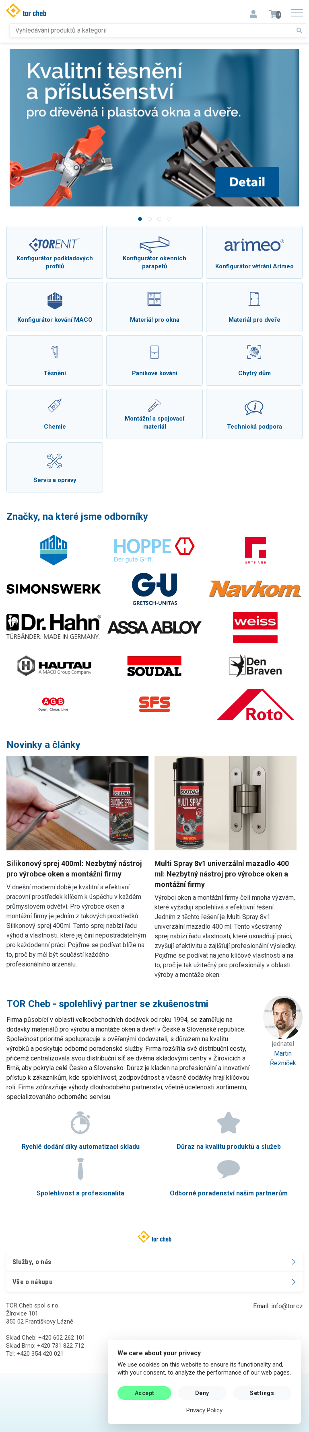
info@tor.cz (287, 1306)
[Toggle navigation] (253, 12)
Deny (202, 1393)
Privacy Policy (204, 1410)
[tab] (140, 219)
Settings (262, 1393)
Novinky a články (43, 744)
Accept (144, 1393)
